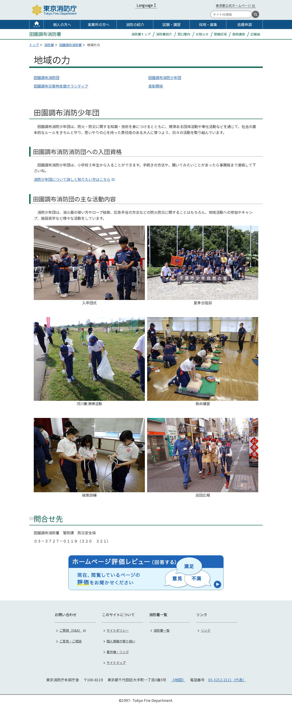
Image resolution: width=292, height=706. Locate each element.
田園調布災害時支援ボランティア (61, 86)
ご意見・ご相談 (70, 641)
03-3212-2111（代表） (227, 679)
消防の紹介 (135, 24)
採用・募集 (208, 24)
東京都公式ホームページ (233, 5)
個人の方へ (62, 24)
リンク (205, 630)
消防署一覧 (161, 630)
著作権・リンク (118, 652)
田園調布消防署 (70, 45)
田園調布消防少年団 (164, 77)
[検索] (255, 14)
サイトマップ (116, 662)
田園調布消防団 (46, 77)
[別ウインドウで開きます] (146, 572)
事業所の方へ (99, 24)
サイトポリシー (118, 630)
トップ (36, 26)
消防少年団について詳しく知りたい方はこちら (72, 179)
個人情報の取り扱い (121, 641)
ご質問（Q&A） (70, 630)
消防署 (49, 45)
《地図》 (178, 679)
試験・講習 (171, 24)
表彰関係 (155, 86)
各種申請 (244, 24)
